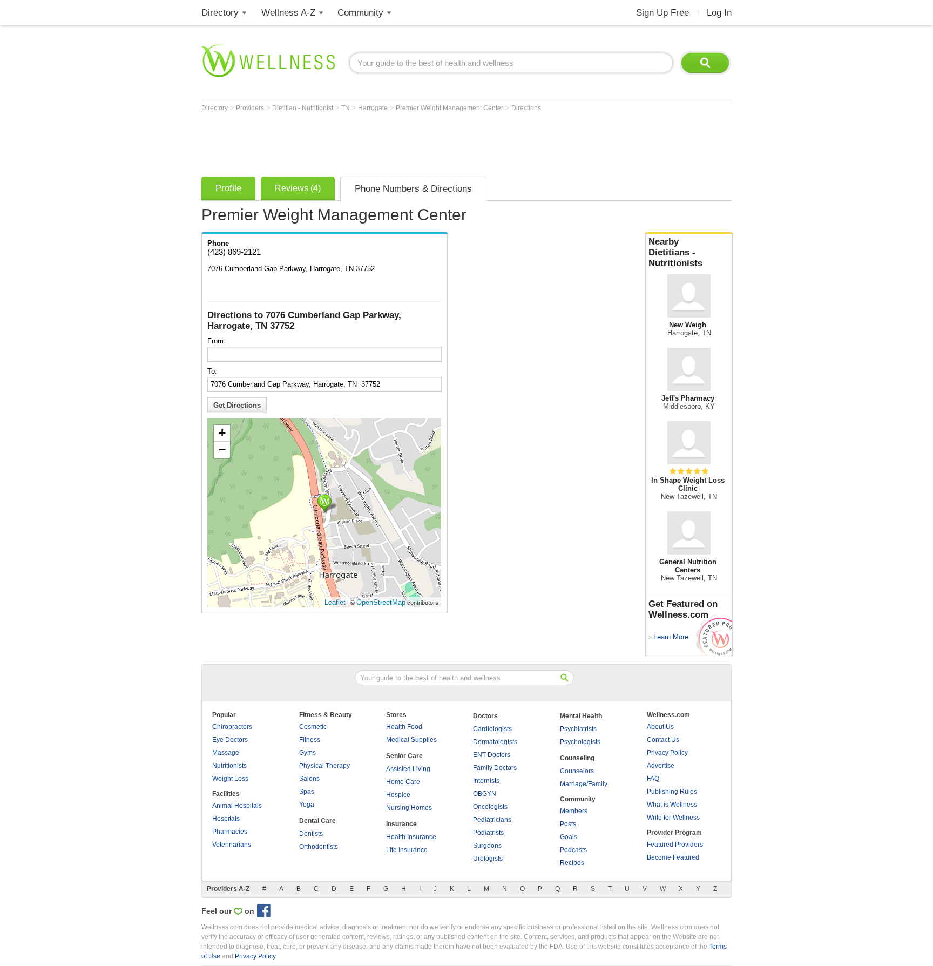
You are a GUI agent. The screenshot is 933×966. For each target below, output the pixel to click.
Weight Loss (230, 778)
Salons (309, 778)
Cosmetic (313, 727)
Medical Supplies (411, 740)
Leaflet (335, 602)
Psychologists (580, 742)
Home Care (403, 782)
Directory (220, 13)
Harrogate (373, 108)
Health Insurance (411, 837)
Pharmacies (229, 831)
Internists (486, 781)
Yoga (306, 804)
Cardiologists (492, 729)
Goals (568, 837)
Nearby (675, 252)
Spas (306, 791)
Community (360, 13)
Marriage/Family (583, 784)
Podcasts (573, 850)
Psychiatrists (578, 729)
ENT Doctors (491, 755)
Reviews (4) (298, 188)
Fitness (309, 740)
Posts (568, 824)
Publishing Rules (672, 791)
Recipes (572, 863)
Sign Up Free (662, 13)
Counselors (577, 771)
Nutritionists (229, 765)
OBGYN (484, 794)
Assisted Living (408, 769)
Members (573, 811)
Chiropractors (232, 727)
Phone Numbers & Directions (413, 189)
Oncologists (490, 806)
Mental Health (581, 716)
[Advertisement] (397, 141)
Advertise (660, 765)
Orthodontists (318, 846)
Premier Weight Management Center (450, 108)
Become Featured (673, 857)
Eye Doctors (230, 740)
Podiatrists (488, 832)
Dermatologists (495, 742)
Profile (228, 188)
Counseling (577, 758)
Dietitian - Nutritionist (303, 108)
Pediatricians (492, 819)
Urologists (488, 858)
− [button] (222, 449)
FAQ (653, 778)
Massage (225, 752)
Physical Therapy (324, 765)
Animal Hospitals (237, 805)
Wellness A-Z (288, 13)
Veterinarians (231, 844)
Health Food (404, 727)
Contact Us (663, 740)
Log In (719, 13)
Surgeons (487, 845)
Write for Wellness (673, 817)
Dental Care (317, 821)
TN (346, 108)
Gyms (307, 752)
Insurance (401, 824)
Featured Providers (675, 844)
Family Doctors (495, 768)
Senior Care (404, 756)
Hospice (398, 795)
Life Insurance (407, 850)
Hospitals (226, 818)
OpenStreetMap (380, 602)
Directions (526, 108)
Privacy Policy (667, 752)
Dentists (311, 833)
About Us (660, 727)
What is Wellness (672, 804)
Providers (251, 108)
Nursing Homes (409, 808)
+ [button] (222, 433)
